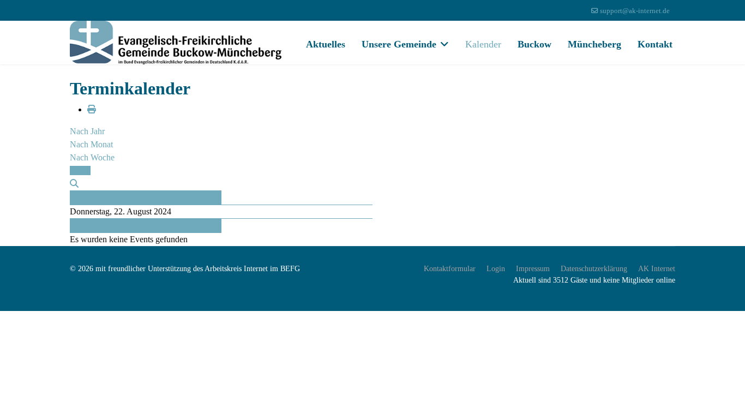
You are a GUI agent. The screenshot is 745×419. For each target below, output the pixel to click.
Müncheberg (594, 44)
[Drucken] (91, 109)
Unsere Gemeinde (399, 44)
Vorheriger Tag (96, 197)
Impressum (533, 269)
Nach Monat (91, 144)
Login (495, 269)
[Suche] (74, 183)
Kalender (483, 44)
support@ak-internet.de (635, 11)
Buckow (534, 44)
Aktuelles (325, 44)
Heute (80, 170)
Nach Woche (92, 157)
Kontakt (655, 44)
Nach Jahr (87, 131)
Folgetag (85, 225)
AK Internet (656, 269)
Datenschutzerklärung (594, 269)
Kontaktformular (450, 269)
